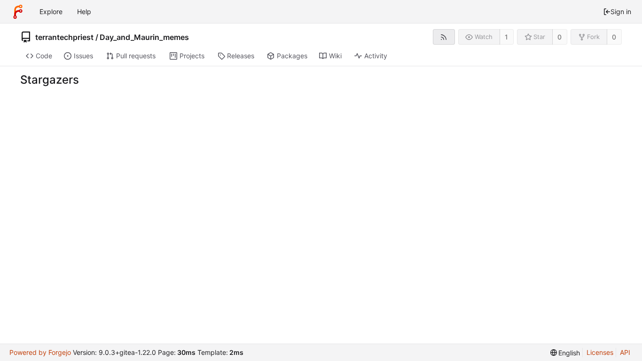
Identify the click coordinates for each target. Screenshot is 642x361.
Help (84, 12)
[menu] (565, 353)
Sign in (621, 12)
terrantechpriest (64, 37)
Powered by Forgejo (40, 352)
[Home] (18, 11)
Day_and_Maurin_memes (144, 37)
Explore (51, 12)
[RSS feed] (444, 37)
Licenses (600, 352)
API (625, 352)
